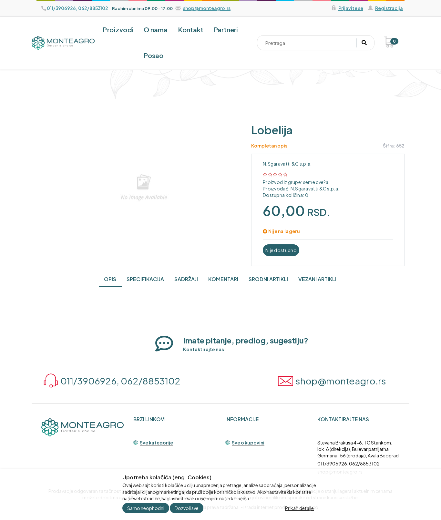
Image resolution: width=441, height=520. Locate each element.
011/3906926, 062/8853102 (348, 463)
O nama (156, 29)
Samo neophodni (145, 508)
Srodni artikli (268, 279)
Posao (153, 55)
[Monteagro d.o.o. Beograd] (63, 43)
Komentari (223, 279)
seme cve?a (315, 182)
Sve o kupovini (248, 442)
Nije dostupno (281, 250)
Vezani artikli (317, 279)
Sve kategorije (156, 442)
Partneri (226, 29)
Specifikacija (145, 279)
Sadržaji (186, 279)
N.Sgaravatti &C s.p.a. (287, 164)
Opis (110, 279)
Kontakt (190, 29)
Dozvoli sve (187, 508)
